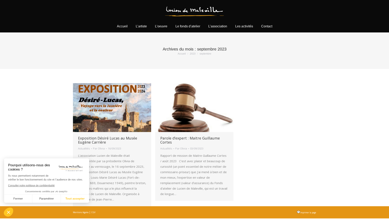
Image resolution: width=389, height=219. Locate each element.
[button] (8, 212)
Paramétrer (46, 198)
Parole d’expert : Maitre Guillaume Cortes (190, 140)
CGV (93, 212)
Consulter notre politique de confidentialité (31, 185)
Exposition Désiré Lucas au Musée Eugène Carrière (107, 140)
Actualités (84, 148)
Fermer (18, 198)
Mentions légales (81, 212)
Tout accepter (74, 198)
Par (99, 148)
